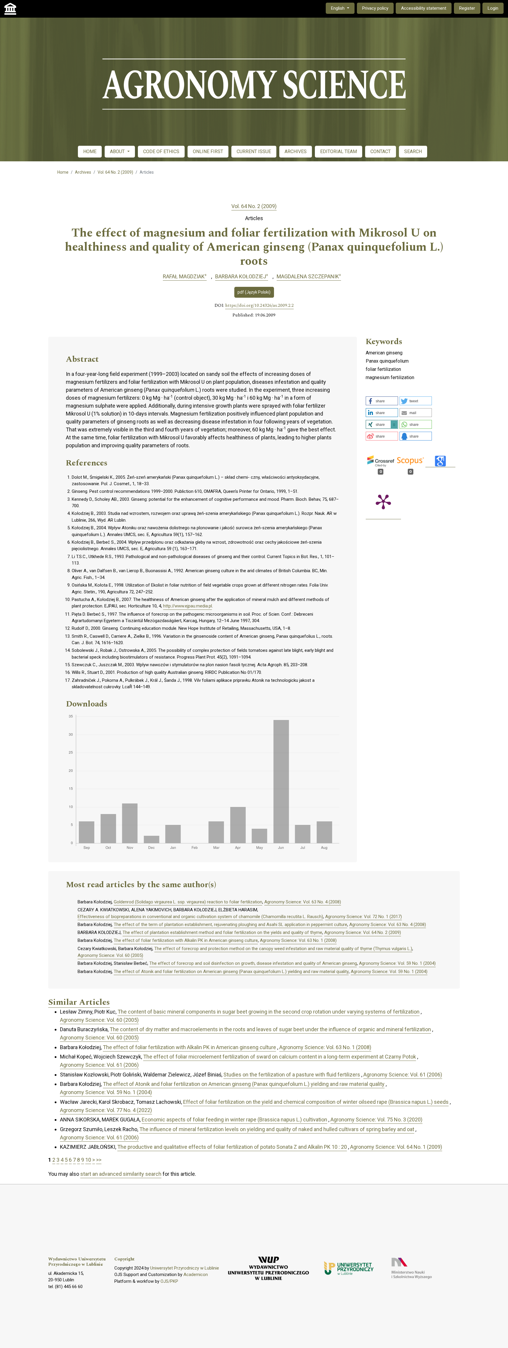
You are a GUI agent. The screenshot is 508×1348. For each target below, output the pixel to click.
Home (62, 172)
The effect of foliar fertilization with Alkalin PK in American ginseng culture (186, 940)
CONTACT (380, 151)
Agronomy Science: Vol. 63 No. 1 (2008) (298, 940)
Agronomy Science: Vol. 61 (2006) (99, 1065)
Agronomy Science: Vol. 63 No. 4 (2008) (302, 902)
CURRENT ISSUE (254, 151)
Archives (83, 172)
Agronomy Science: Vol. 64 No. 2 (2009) (362, 932)
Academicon (195, 1274)
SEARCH (413, 151)
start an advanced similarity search (120, 1174)
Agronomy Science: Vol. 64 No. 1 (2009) (396, 1147)
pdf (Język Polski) (254, 292)
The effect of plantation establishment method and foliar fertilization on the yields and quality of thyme (222, 932)
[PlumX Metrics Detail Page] (383, 501)
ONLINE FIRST (208, 151)
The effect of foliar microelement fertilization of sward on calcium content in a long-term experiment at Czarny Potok (279, 1057)
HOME (89, 151)
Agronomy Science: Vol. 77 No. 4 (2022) (106, 1110)
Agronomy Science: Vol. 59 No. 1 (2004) (397, 963)
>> (98, 1160)
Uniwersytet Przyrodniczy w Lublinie (184, 1268)
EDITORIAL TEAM (338, 151)
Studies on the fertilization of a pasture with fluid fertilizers (291, 1074)
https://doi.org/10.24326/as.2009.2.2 (259, 305)
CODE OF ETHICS (161, 151)
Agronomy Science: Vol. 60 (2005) (110, 955)
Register (467, 8)
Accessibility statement (423, 8)
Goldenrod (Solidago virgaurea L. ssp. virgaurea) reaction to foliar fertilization (188, 902)
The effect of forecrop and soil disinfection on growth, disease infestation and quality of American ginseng (253, 963)
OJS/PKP (169, 1281)
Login (493, 8)
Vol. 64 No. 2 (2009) (115, 172)
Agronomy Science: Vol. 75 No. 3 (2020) (376, 1119)
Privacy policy (375, 8)
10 (88, 1160)
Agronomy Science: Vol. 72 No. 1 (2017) (363, 916)
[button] (382, 400)
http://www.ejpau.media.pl (187, 606)
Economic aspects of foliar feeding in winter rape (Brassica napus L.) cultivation (234, 1119)
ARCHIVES (296, 151)
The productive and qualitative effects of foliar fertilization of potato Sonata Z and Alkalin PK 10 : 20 (232, 1147)
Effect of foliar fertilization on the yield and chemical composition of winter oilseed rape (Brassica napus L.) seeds (316, 1102)
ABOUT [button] (118, 151)
